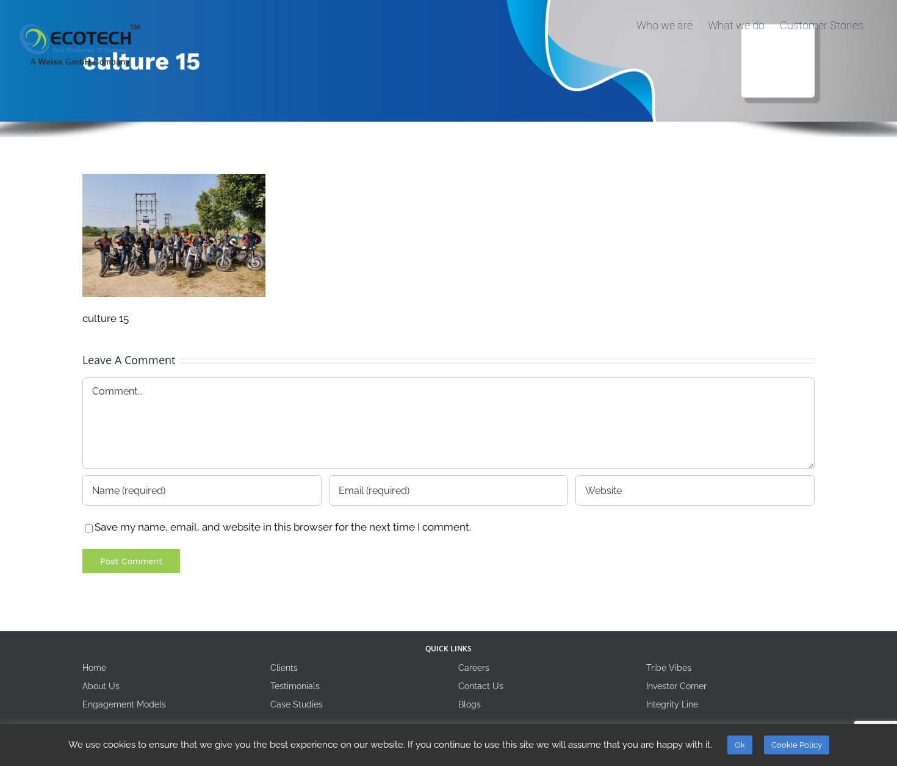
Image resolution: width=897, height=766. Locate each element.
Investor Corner (676, 686)
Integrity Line (672, 704)
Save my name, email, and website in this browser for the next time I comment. (283, 527)
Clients (284, 668)
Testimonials (295, 686)
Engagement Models (124, 704)
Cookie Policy (796, 745)
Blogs (469, 704)
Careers (473, 668)
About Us (101, 686)
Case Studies (296, 704)
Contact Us (480, 686)
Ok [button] (740, 745)
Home (94, 668)
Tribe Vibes (668, 668)
